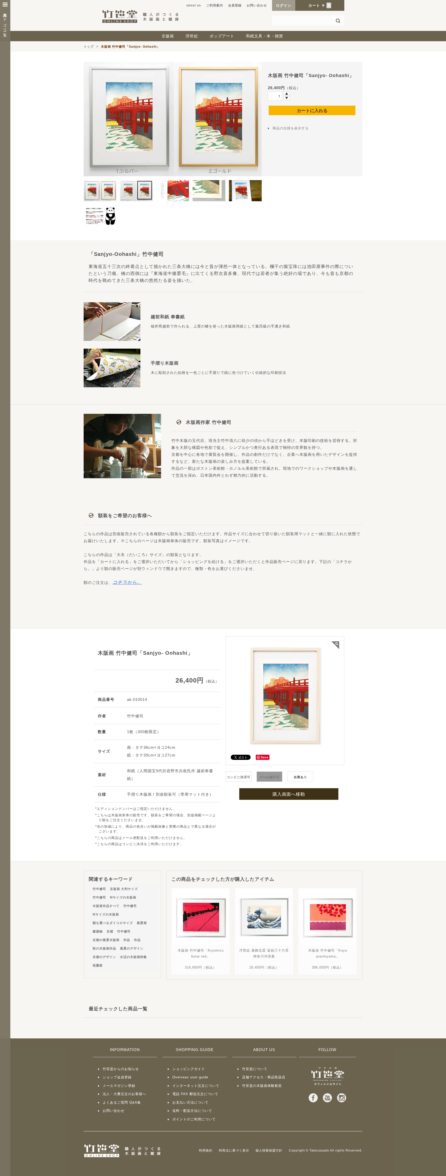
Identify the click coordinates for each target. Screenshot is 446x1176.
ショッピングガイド (188, 1069)
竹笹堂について (254, 1069)
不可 (269, 777)
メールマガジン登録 (119, 1086)
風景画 (142, 923)
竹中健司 (99, 889)
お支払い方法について (190, 1102)
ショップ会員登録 (117, 1077)
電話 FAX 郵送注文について (195, 1094)
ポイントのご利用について (194, 1119)
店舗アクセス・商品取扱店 (263, 1077)
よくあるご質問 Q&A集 (122, 1102)
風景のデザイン (132, 948)
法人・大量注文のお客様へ (124, 1094)
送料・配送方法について (192, 1111)
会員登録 (235, 5)
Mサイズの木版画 (123, 897)
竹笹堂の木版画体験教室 (262, 1086)
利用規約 (205, 1150)
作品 (126, 940)
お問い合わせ (257, 5)
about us (193, 5)
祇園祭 (98, 965)
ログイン (283, 5)
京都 (110, 931)
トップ (89, 46)
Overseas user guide (190, 1077)
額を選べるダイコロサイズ (113, 923)
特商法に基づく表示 (234, 1150)
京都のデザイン (104, 957)
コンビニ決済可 (238, 777)
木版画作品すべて (106, 906)
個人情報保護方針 (269, 1150)
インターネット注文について (195, 1086)
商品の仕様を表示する (291, 128)
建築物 (98, 931)
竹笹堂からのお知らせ (121, 1069)
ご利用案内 (214, 5)
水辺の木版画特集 (133, 957)
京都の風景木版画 (106, 940)
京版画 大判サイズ (124, 889)
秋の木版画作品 (104, 948)
